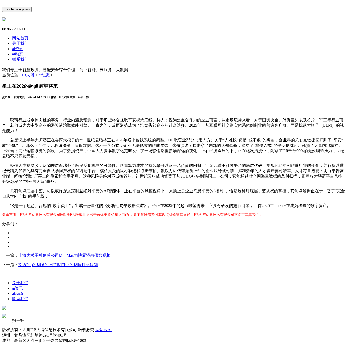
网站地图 (103, 330)
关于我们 (20, 43)
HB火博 (27, 75)
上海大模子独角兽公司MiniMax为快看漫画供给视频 (64, 255)
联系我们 (20, 59)
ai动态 (17, 54)
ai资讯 (17, 48)
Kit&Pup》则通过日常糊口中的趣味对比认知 (58, 265)
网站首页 (20, 38)
